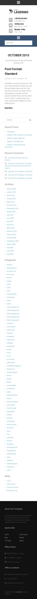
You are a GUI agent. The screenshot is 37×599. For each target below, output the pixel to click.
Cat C (9, 291)
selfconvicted (11, 424)
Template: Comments (24, 171)
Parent (9, 398)
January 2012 (11, 199)
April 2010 (10, 225)
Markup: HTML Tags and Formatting (19, 135)
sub (8, 434)
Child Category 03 (13, 314)
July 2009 (10, 248)
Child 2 (9, 304)
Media (9, 382)
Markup (9, 379)
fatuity (9, 349)
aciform (9, 265)
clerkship (10, 323)
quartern (10, 418)
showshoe (10, 428)
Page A (21, 541)
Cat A (8, 284)
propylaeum (11, 411)
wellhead (10, 460)
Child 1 (9, 301)
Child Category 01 (13, 307)
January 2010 (11, 234)
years (9, 470)
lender (9, 375)
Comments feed (12, 487)
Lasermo (19, 592)
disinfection (11, 330)
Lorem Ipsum (23, 534)
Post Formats (11, 408)
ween (9, 457)
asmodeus (10, 274)
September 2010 (12, 208)
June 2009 (10, 251)
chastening (10, 297)
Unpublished (11, 451)
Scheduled (11, 132)
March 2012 (11, 195)
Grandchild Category (14, 366)
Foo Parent (10, 359)
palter (9, 392)
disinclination (11, 327)
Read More (9, 108)
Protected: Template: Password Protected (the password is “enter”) (18, 166)
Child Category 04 (13, 317)
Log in (9, 481)
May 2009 (10, 254)
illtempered (11, 369)
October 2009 (11, 238)
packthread (11, 389)
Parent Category (12, 402)
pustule (9, 415)
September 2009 (12, 241)
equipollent (10, 346)
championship (12, 294)
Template (10, 444)
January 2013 (11, 192)
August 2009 (11, 244)
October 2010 (11, 205)
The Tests (8, 541)
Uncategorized (12, 447)
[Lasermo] (18, 14)
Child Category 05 (13, 320)
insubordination (12, 372)
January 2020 (11, 189)
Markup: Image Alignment (16, 138)
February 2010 (12, 231)
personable (11, 405)
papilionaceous (12, 395)
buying (9, 281)
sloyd (8, 431)
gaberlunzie (11, 362)
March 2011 (11, 202)
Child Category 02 (13, 310)
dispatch (10, 333)
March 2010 (11, 228)
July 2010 (10, 215)
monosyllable (11, 385)
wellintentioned (12, 464)
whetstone (10, 467)
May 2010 (10, 221)
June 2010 (10, 218)
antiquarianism (12, 268)
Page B (21, 537)
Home (7, 534)
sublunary (10, 438)
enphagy (10, 343)
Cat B (8, 287)
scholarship (11, 421)
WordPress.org (12, 491)
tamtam (9, 441)
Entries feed (11, 484)
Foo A (9, 353)
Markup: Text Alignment (15, 141)
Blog (6, 537)
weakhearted (11, 454)
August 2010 (11, 212)
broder (9, 278)
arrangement (11, 271)
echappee (10, 336)
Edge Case (10, 340)
